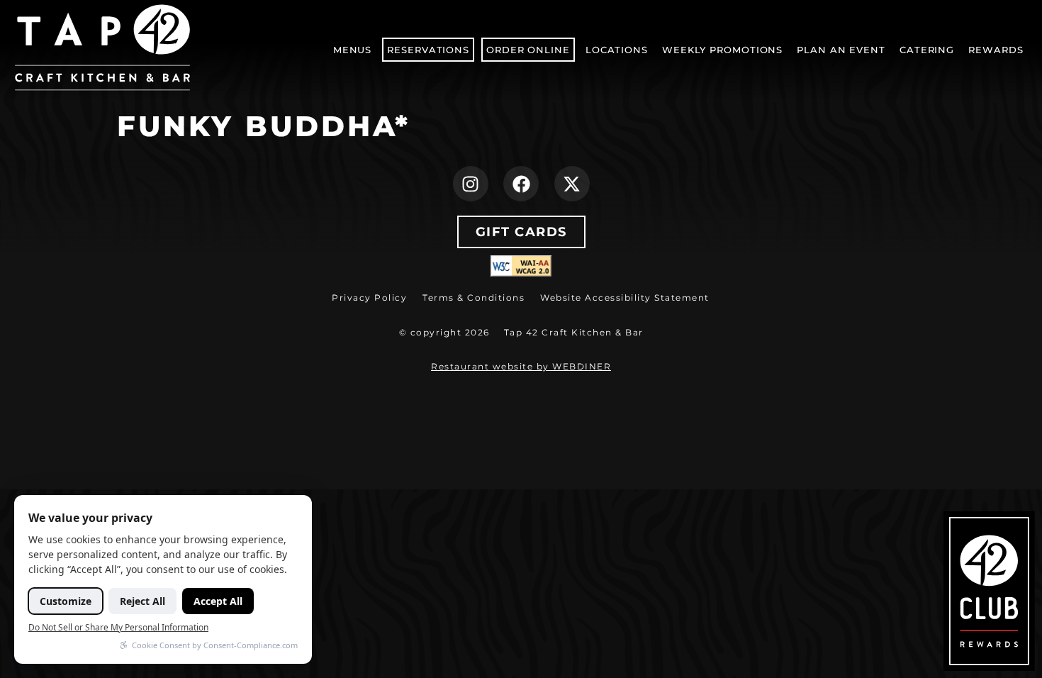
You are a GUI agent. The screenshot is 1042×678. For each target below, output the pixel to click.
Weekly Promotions (722, 49)
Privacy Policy (369, 297)
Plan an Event (841, 49)
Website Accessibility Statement (625, 297)
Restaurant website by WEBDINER (521, 366)
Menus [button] (352, 49)
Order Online (530, 53)
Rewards (995, 49)
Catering (927, 49)
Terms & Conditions (473, 297)
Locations (617, 49)
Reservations (428, 49)
